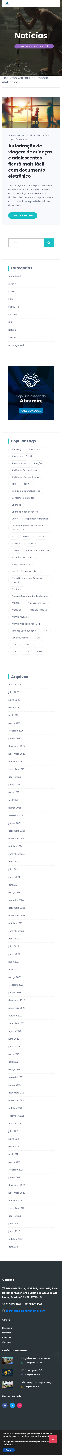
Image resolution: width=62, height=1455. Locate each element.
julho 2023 (13, 946)
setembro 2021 (16, 1115)
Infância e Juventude (37, 550)
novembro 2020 (16, 1192)
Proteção (16, 609)
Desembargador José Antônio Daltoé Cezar (27, 527)
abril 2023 (13, 969)
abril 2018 (13, 1246)
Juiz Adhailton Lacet (22, 557)
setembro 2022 (16, 1023)
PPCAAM (16, 603)
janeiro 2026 (14, 738)
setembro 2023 (16, 930)
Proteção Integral (38, 609)
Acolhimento (35, 449)
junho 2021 (13, 1138)
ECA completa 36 (31, 1370)
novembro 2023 (16, 915)
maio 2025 (13, 792)
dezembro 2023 (16, 907)
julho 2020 (13, 1223)
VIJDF (39, 651)
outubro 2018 (15, 1239)
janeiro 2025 (14, 823)
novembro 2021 (16, 1100)
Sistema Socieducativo (24, 630)
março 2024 (14, 892)
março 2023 (14, 977)
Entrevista (13, 306)
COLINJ (27, 484)
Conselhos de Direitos (23, 497)
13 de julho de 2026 (32, 1374)
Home (21, 46)
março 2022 (14, 1069)
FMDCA (40, 536)
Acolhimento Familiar (23, 456)
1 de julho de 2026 (31, 1387)
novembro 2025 (16, 753)
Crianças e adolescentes (25, 511)
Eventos (12, 314)
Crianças (16, 504)
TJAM (38, 637)
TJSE (26, 651)
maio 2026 (14, 707)
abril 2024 (13, 884)
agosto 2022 (14, 1031)
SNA (45, 630)
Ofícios (12, 337)
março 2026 (14, 723)
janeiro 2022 (14, 1085)
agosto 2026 (15, 684)
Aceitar (9, 1450)
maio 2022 (13, 1054)
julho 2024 (13, 869)
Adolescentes (19, 463)
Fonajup (16, 543)
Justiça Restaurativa (22, 564)
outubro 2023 (15, 923)
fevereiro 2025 (15, 815)
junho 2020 (14, 1231)
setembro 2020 (16, 1208)
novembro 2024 (16, 838)
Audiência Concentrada (24, 470)
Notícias (6, 1332)
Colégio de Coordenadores (26, 490)
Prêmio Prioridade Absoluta (26, 623)
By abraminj (17, 135)
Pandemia (17, 589)
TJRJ (39, 644)
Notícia (23, 139)
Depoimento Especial (36, 518)
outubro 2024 (15, 846)
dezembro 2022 (16, 1000)
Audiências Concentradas (25, 477)
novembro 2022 (16, 1008)
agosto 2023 (14, 938)
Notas (11, 322)
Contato (6, 1342)
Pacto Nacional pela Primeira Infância (27, 580)
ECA (14, 536)
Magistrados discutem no (36, 1358)
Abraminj (16, 449)
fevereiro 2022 (15, 1077)
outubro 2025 (15, 761)
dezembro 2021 (16, 1092)
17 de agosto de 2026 (33, 1363)
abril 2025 (13, 800)
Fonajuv (32, 543)
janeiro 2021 (14, 1177)
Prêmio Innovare (20, 616)
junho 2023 (14, 954)
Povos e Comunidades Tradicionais (30, 596)
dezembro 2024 (16, 830)
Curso (15, 518)
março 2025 (14, 807)
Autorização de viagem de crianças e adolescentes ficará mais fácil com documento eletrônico (30, 161)
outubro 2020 (15, 1200)
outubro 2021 (15, 1108)
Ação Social (14, 276)
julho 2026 (13, 692)
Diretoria (7, 1327)
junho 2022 (14, 1046)
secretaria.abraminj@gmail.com (25, 1310)
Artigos (12, 283)
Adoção (38, 463)
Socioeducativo (20, 637)
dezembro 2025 (16, 746)
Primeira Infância (37, 603)
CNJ (14, 484)
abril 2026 (13, 715)
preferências (9, 1444)
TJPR (26, 644)
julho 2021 (13, 1131)
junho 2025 (14, 784)
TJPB (14, 644)
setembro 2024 (16, 853)
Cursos (12, 291)
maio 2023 (13, 961)
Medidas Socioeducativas (25, 571)
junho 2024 (14, 877)
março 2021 (14, 1162)
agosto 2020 (15, 1215)
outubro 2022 (15, 1015)
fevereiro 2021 (15, 1169)
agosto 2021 (14, 1123)
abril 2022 (13, 1061)
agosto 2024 (15, 861)
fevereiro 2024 (16, 900)
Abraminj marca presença (37, 1382)
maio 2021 (13, 1146)
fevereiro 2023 (15, 984)
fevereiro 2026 (16, 730)
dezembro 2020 (16, 1185)
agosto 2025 (14, 776)
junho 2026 (14, 699)
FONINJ (15, 550)
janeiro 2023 (14, 992)
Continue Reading (23, 215)
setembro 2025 (16, 769)
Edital (11, 299)
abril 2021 (13, 1154)
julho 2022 (13, 1038)
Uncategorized (16, 345)
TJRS (14, 651)
